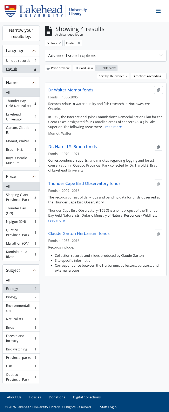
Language (15, 50)
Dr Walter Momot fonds (70, 90)
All (8, 92)
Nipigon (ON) (21, 222)
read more (113, 127)
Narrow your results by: (21, 33)
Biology (21, 298)
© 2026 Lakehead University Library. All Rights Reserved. (48, 407)
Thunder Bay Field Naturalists (21, 103)
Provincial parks (21, 358)
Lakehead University (21, 116)
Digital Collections (87, 397)
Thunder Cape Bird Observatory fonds (84, 183)
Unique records (21, 61)
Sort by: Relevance (112, 76)
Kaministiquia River (21, 254)
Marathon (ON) (21, 244)
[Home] (47, 11)
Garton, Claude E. (21, 130)
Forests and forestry (21, 338)
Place (11, 176)
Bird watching (21, 350)
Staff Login (108, 407)
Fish (21, 367)
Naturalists (21, 320)
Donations (57, 397)
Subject (13, 270)
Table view (108, 68)
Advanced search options (72, 55)
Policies (35, 397)
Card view (86, 68)
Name (12, 82)
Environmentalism (21, 308)
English (21, 70)
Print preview (59, 68)
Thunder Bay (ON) (21, 210)
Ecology (21, 289)
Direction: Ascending (147, 76)
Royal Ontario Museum (21, 160)
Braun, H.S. (21, 150)
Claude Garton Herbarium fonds (79, 233)
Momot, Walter (21, 142)
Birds (21, 328)
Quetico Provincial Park (21, 232)
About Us (14, 397)
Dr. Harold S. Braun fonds (72, 146)
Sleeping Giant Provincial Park (21, 197)
